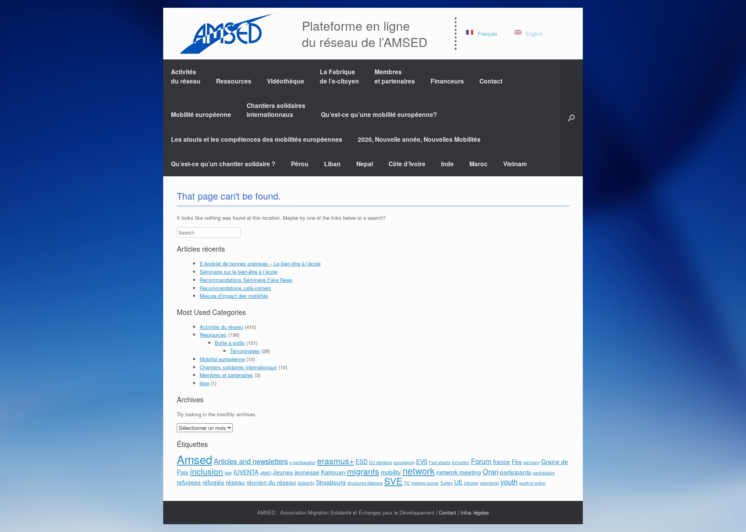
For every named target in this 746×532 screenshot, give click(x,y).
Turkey (446, 483)
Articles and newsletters (251, 461)
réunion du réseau (271, 482)
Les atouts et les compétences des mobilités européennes (256, 139)
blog (204, 383)
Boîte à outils (230, 342)
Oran (490, 471)
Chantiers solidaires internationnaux (276, 110)
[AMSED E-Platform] (226, 34)
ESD (362, 461)
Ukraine (471, 483)
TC (407, 483)
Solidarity (306, 483)
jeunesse (307, 472)
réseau (235, 482)
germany (531, 462)
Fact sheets (439, 462)
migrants (363, 471)
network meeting (458, 472)
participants (515, 472)
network (419, 470)
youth (509, 481)
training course (425, 483)
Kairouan (333, 472)
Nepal (364, 163)
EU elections (380, 462)
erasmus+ (335, 460)
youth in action (532, 483)
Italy (228, 473)
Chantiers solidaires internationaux (238, 367)
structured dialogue (365, 483)
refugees (189, 482)
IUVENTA (246, 472)
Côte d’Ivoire (407, 163)
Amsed (194, 459)
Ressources (233, 80)
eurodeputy (404, 462)
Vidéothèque (285, 80)
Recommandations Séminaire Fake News (246, 279)
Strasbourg (331, 482)
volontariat (489, 483)
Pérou (300, 163)
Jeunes (283, 472)
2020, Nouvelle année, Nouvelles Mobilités (419, 139)
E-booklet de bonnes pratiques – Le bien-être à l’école (260, 263)
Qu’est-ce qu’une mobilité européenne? (379, 114)
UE (458, 482)
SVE (393, 480)
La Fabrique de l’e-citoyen (339, 76)
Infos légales (474, 512)
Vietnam (515, 163)
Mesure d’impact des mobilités (234, 295)
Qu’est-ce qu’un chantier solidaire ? (223, 163)
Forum (481, 461)
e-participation (302, 462)
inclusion (206, 471)
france (501, 461)
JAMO (265, 473)
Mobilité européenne (201, 114)
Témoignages (245, 351)
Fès (517, 461)
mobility (391, 472)
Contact (490, 80)
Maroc (478, 163)
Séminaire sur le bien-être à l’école (238, 271)
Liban (332, 163)
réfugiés (213, 482)
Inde (447, 163)
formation (460, 462)
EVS (421, 461)
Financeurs (447, 80)
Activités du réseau (185, 76)
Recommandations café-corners (235, 288)
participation (544, 473)
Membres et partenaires (395, 76)
